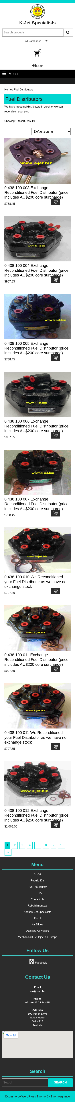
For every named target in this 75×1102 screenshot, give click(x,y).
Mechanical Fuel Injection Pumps (37, 936)
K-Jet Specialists (37, 22)
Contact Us (37, 899)
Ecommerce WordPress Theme (25, 1096)
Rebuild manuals (38, 905)
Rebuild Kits (37, 880)
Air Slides (37, 924)
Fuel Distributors (37, 886)
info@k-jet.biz (37, 991)
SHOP (38, 874)
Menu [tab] (13, 74)
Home (8, 89)
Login (40, 65)
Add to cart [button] (55, 202)
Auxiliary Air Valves (37, 930)
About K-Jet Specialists (37, 911)
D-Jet (37, 918)
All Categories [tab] (33, 40)
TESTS (37, 893)
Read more (55, 669)
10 (61, 845)
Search (68, 33)
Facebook (41, 962)
